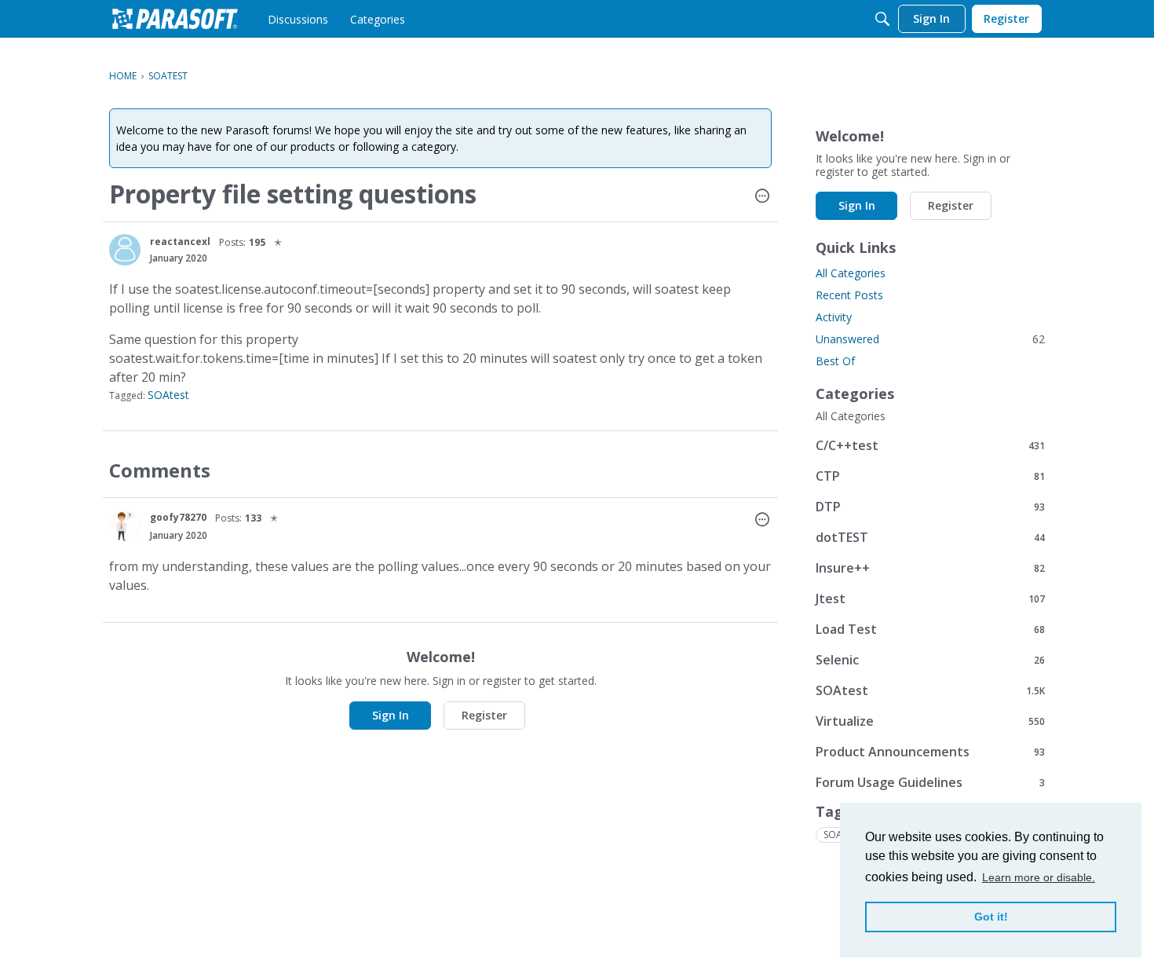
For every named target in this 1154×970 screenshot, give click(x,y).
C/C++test (930, 445)
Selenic (930, 659)
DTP (930, 506)
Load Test (930, 628)
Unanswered (930, 338)
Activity (834, 316)
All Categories (851, 272)
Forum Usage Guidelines (930, 782)
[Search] (882, 19)
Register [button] (484, 715)
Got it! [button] (991, 916)
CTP (930, 475)
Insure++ (930, 567)
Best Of (835, 360)
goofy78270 (178, 517)
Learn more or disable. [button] (1038, 877)
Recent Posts (849, 294)
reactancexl (180, 241)
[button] (762, 197)
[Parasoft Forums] (175, 19)
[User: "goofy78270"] (125, 525)
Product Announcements (930, 751)
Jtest (930, 598)
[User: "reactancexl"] (125, 249)
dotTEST (930, 537)
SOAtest (168, 394)
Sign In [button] (390, 715)
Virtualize (930, 720)
